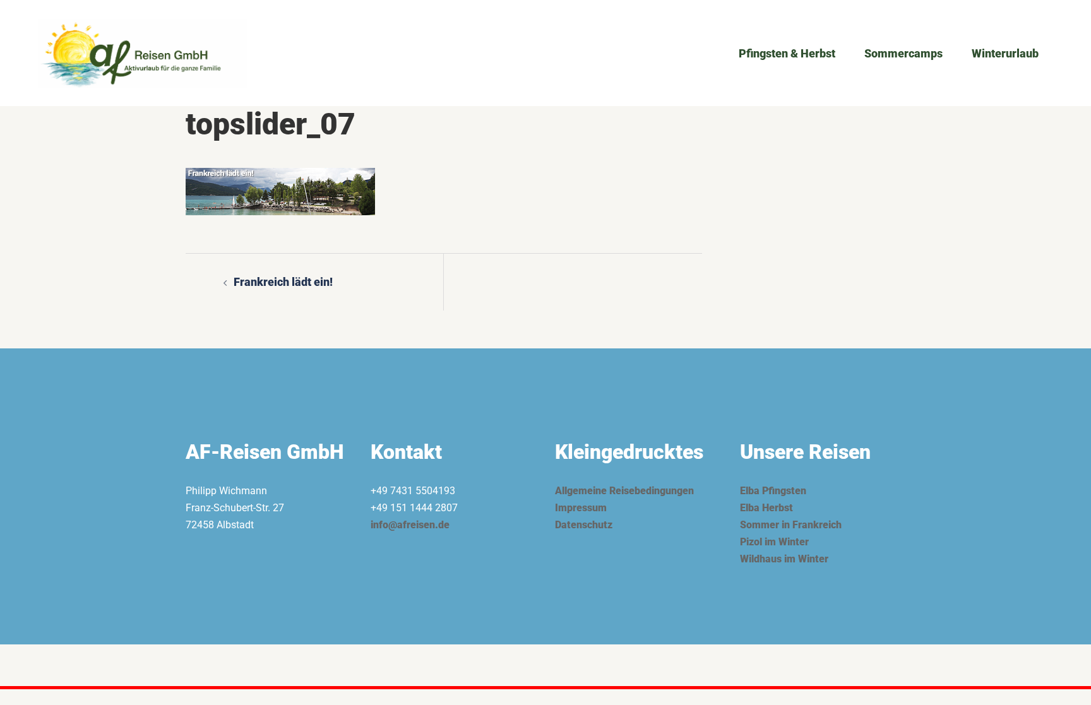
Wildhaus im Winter (784, 559)
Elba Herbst (766, 508)
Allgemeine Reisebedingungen (624, 491)
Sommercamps (903, 53)
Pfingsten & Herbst (787, 53)
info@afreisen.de (410, 525)
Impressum (581, 508)
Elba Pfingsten (773, 491)
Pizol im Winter (774, 542)
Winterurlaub (1005, 53)
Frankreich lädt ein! (283, 281)
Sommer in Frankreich (791, 525)
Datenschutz (583, 525)
